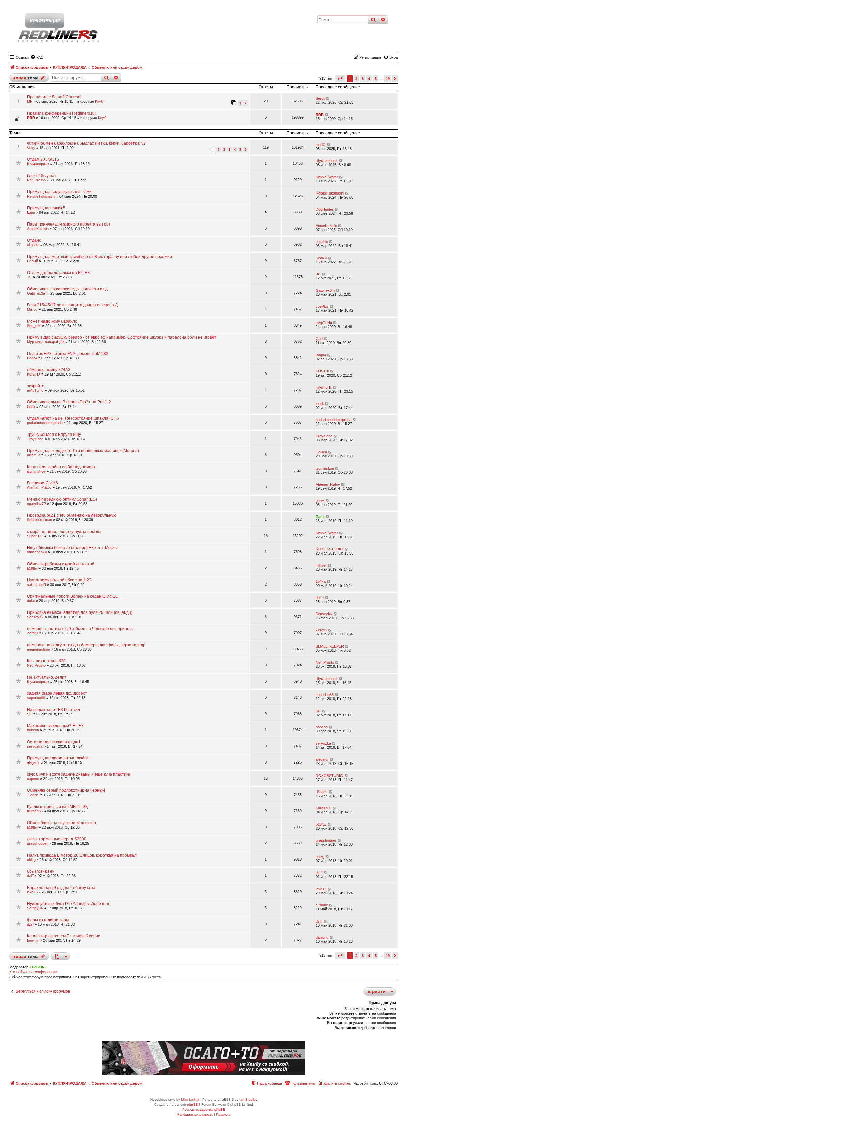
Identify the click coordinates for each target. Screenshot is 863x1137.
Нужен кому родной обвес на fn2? (59, 580)
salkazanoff (36, 584)
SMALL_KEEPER (330, 646)
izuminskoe (36, 471)
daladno (322, 937)
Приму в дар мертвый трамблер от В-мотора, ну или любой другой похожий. (100, 256)
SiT (29, 714)
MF (29, 101)
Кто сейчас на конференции (33, 972)
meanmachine (38, 649)
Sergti (320, 98)
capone (33, 779)
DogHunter (324, 209)
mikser (321, 565)
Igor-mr (33, 940)
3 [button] (363, 78)
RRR (31, 118)
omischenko (37, 552)
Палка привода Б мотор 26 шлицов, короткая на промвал (82, 855)
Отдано (34, 240)
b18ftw (32, 568)
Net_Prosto (36, 180)
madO (321, 145)
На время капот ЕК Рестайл (53, 709)
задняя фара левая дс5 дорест (57, 693)
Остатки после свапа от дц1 (54, 742)
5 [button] (376, 78)
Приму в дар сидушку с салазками (59, 191)
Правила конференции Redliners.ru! (61, 113)
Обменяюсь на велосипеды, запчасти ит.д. (68, 289)
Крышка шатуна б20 (46, 661)
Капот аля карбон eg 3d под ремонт (61, 467)
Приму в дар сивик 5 (46, 208)
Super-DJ (35, 536)
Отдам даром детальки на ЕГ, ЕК (58, 272)
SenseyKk (35, 617)
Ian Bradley (248, 1099)
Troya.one (35, 439)
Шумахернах (38, 164)
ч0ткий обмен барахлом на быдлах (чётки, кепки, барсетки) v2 (86, 143)
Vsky (31, 148)
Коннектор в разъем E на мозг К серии (63, 936)
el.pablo (33, 245)
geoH (320, 501)
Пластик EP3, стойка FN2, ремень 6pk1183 (67, 353)
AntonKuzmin (38, 229)
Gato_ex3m (36, 293)
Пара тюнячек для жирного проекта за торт (69, 224)
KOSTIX (33, 374)
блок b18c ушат (41, 175)
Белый (32, 261)
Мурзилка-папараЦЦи (45, 342)
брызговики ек (40, 871)
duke (31, 601)
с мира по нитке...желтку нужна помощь (64, 531)
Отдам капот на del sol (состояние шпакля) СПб (73, 418)
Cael (319, 339)
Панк (320, 517)
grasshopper (37, 843)
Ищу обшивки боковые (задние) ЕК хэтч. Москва (73, 547)
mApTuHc (324, 323)
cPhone (322, 905)
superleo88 (36, 698)
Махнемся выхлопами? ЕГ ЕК (55, 725)
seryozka (34, 746)
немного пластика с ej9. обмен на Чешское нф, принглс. (80, 628)
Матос (32, 309)
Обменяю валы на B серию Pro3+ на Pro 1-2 (69, 402)
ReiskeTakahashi (41, 196)
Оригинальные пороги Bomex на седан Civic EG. (73, 596)
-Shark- (33, 795)
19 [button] (388, 78)
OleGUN (37, 967)
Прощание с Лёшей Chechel (54, 97)
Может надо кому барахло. (52, 321)
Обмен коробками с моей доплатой (60, 564)
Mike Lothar (190, 1099)
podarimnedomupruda (45, 423)
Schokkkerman (39, 520)
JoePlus (322, 306)
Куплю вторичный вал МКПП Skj (57, 806)
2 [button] (356, 78)
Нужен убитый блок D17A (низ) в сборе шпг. (68, 903)
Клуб (99, 101)
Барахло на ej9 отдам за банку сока (61, 887)
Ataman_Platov (39, 487)
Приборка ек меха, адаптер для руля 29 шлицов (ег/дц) (79, 612)
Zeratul (32, 633)
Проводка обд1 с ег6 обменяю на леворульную (71, 515)
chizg (31, 860)
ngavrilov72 (36, 504)
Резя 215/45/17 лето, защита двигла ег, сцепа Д (72, 305)
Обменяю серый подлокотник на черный (66, 790)
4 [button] (369, 78)
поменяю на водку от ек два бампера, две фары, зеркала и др (86, 644)
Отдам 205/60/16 (43, 159)
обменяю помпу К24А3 (48, 369)
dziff (30, 876)
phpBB (192, 1104)
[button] (340, 78)
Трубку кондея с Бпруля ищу (54, 434)
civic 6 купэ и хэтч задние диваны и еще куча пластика (78, 774)
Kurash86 (35, 811)
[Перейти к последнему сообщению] (328, 98)
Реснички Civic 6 (42, 483)
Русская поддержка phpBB (203, 1109)
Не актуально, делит (46, 677)
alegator (33, 762)
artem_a (33, 455)
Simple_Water (327, 177)
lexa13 (32, 892)
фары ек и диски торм (48, 920)
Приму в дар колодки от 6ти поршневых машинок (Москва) (83, 450)
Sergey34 (35, 908)
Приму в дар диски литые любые (58, 758)
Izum (31, 212)
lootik (31, 407)
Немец (321, 452)
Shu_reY (34, 326)
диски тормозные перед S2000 (56, 839)
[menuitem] (37, 57)
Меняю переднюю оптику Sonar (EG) (62, 499)
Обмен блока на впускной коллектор (61, 822)
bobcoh (33, 730)
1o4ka (321, 581)
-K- (29, 277)
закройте (35, 386)
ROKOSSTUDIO (329, 549)
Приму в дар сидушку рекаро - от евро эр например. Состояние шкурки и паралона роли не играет (121, 337)
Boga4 (32, 358)
